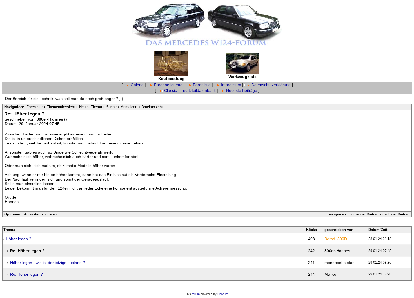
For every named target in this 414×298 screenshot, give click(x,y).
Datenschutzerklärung (271, 85)
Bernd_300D (335, 239)
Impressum (231, 85)
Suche (111, 107)
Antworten (32, 214)
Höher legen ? (18, 239)
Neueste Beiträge (241, 90)
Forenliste (202, 85)
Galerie (137, 85)
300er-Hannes (50, 119)
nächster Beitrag (395, 214)
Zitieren (50, 214)
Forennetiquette (168, 85)
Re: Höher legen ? (26, 274)
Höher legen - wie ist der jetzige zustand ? (47, 262)
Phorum (222, 294)
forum (196, 294)
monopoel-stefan (339, 262)
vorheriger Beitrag (364, 214)
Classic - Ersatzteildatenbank (190, 90)
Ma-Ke (330, 274)
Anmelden (129, 107)
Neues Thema (90, 107)
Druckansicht (152, 107)
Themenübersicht (61, 107)
